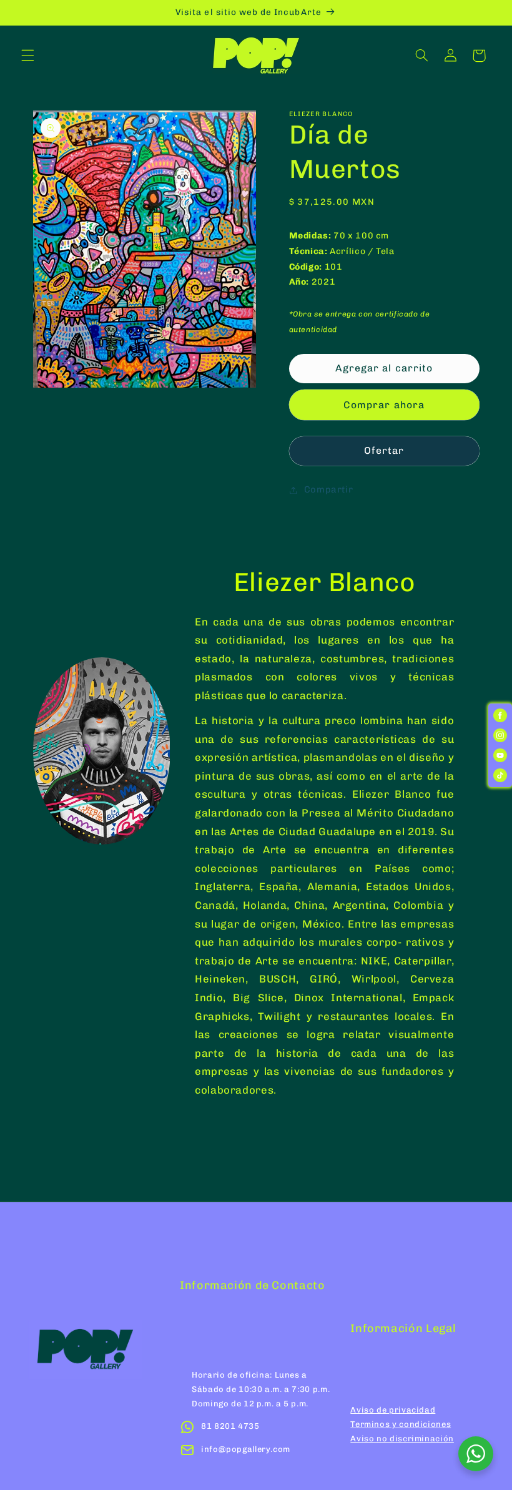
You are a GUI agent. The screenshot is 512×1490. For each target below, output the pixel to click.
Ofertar (384, 450)
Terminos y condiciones (400, 1424)
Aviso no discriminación (402, 1438)
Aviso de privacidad (392, 1409)
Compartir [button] (328, 489)
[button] (27, 55)
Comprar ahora (384, 405)
